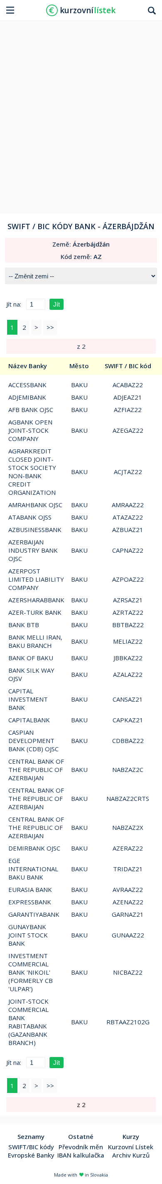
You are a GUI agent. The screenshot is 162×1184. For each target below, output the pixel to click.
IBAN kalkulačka (80, 1155)
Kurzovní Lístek (130, 1147)
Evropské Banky (31, 1155)
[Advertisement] (81, 114)
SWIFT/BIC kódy (31, 1147)
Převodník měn (81, 1147)
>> (50, 327)
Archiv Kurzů (131, 1155)
